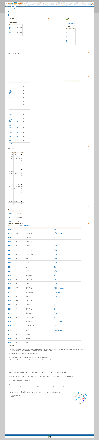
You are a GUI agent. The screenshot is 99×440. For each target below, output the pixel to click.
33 (17, 127)
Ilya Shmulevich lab (30, 391)
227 (59, 292)
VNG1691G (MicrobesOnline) (72, 23)
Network (9, 11)
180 (66, 44)
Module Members (10, 14)
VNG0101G (10, 83)
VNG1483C (10, 110)
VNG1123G (10, 124)
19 (54, 326)
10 (17, 89)
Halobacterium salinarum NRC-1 (12, 8)
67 (58, 321)
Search (11, 6)
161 (66, 41)
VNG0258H (10, 136)
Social (9, 16)
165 (17, 114)
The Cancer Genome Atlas (37, 391)
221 (57, 295)
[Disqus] (48, 421)
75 (58, 326)
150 (57, 246)
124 (60, 321)
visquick (19, 391)
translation (10, 32)
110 (55, 338)
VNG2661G (10, 93)
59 (56, 313)
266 (55, 229)
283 (55, 267)
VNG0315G (10, 90)
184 (55, 329)
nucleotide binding (11, 27)
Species (15, 6)
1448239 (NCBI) (67, 23)
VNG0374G (10, 91)
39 (17, 135)
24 (54, 275)
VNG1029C (10, 143)
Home (7, 6)
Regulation (9, 12)
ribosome (10, 31)
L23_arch (10, 221)
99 (24, 225)
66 (66, 36)
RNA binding (10, 28)
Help (19, 6)
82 (66, 37)
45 (57, 321)
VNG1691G (9, 10)
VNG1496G (10, 128)
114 (59, 321)
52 (56, 342)
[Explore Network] (19, 8)
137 (66, 40)
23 (66, 32)
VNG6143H (10, 144)
